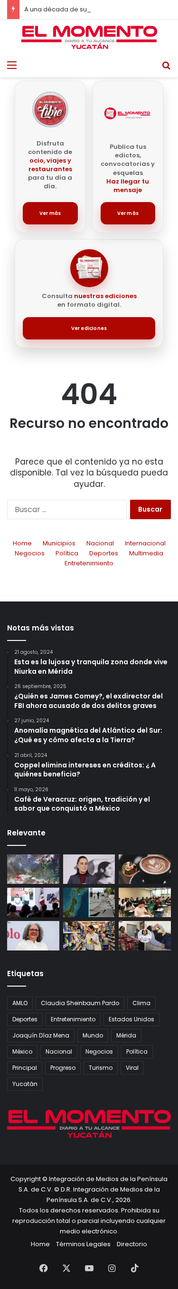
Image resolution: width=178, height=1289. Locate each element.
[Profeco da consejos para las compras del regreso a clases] (89, 935)
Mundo (93, 1035)
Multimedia (146, 553)
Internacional (145, 543)
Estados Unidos (131, 1019)
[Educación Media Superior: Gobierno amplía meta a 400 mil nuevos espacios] (145, 902)
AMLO (20, 1003)
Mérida (126, 1035)
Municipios (59, 543)
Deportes (103, 553)
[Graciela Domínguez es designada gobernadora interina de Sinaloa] (33, 935)
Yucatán (24, 1084)
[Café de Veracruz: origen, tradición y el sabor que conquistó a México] (145, 869)
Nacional (100, 543)
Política (67, 553)
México (22, 1051)
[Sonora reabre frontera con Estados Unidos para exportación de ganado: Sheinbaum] (33, 902)
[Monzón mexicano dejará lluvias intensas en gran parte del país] (33, 869)
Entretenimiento (89, 563)
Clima (141, 1003)
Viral (132, 1068)
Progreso (62, 1068)
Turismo (100, 1068)
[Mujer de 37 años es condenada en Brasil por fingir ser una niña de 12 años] (145, 935)
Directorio (132, 1244)
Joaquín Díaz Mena (40, 1035)
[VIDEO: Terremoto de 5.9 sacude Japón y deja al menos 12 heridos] (89, 902)
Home (22, 543)
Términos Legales (83, 1244)
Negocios (30, 553)
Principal (24, 1068)
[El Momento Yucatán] (89, 37)
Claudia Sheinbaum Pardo (80, 1003)
